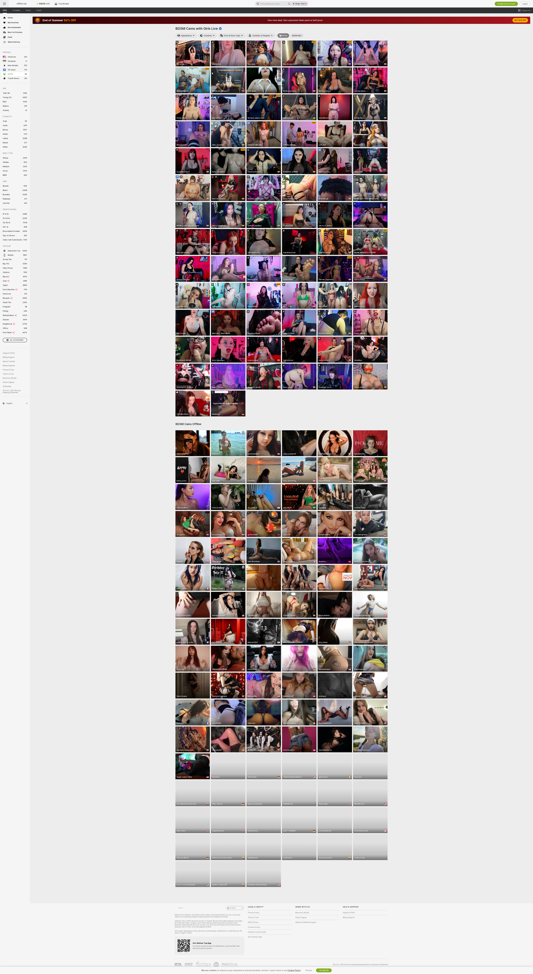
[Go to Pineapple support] (216, 964)
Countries (208, 36)
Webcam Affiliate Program (305, 922)
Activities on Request (261, 36)
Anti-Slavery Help (255, 937)
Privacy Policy (8, 370)
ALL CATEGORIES (16, 340)
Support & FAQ (9, 353)
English (233, 908)
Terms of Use (8, 374)
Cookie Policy (294, 970)
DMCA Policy (253, 922)
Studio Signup (8, 382)
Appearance (186, 36)
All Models (7, 386)
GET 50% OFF (520, 20)
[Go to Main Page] (21, 3)
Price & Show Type (232, 36)
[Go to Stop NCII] (230, 964)
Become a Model (9, 378)
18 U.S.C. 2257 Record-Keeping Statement (12, 392)
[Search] (289, 4)
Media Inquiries (9, 366)
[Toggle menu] (4, 3)
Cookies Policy (254, 927)
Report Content (9, 361)
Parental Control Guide (257, 932)
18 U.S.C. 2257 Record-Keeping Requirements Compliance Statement (360, 965)
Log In (525, 4)
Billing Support (9, 357)
